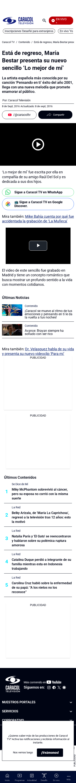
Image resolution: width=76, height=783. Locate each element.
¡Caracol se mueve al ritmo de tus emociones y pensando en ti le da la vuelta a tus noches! (48, 314)
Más (69, 779)
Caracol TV (8, 42)
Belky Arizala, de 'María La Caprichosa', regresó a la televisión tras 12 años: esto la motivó (41, 517)
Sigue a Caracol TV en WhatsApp (38, 192)
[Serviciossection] (71, 711)
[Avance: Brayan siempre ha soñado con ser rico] (12, 330)
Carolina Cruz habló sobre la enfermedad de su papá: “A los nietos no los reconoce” (42, 587)
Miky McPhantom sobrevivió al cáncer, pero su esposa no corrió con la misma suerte (40, 494)
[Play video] (38, 144)
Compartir (58, 114)
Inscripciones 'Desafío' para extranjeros (29, 31)
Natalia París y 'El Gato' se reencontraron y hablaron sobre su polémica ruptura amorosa (41, 540)
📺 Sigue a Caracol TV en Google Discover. (38, 204)
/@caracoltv (22, 115)
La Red (16, 507)
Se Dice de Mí (20, 484)
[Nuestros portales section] (71, 702)
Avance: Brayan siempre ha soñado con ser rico (44, 332)
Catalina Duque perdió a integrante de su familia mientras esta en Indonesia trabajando (41, 564)
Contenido (24, 42)
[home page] (18, 20)
